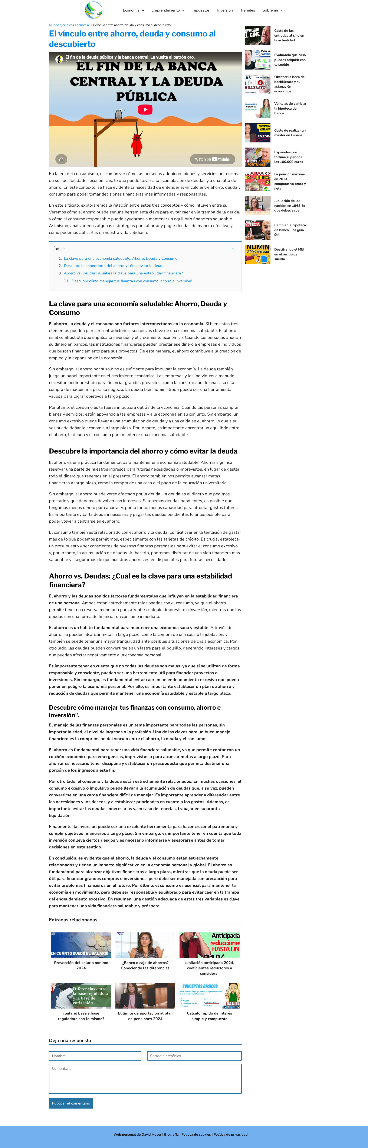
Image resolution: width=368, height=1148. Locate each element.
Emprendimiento (165, 10)
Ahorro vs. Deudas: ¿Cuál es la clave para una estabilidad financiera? (123, 273)
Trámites (247, 10)
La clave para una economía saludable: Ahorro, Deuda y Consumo (120, 258)
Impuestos (201, 10)
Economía (131, 10)
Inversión (225, 10)
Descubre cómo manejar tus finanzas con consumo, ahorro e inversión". (132, 281)
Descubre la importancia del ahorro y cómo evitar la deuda (114, 265)
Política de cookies (196, 1134)
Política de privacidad (231, 1134)
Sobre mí (270, 10)
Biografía (171, 1134)
